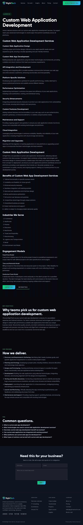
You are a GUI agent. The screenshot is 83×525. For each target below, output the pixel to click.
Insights (37, 3)
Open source (52, 509)
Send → (41, 482)
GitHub (11, 514)
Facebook (24, 514)
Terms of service (76, 521)
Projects (51, 506)
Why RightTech (22, 287)
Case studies (52, 501)
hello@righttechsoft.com (73, 509)
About (43, 3)
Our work (30, 3)
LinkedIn (5, 514)
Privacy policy (69, 521)
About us (68, 501)
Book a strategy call (71, 3)
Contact (55, 3)
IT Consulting (35, 504)
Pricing (49, 3)
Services (23, 3)
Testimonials (52, 504)
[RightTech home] (9, 3)
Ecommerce (34, 506)
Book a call (69, 512)
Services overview (36, 501)
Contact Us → (9, 287)
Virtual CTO (34, 509)
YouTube (16, 514)
